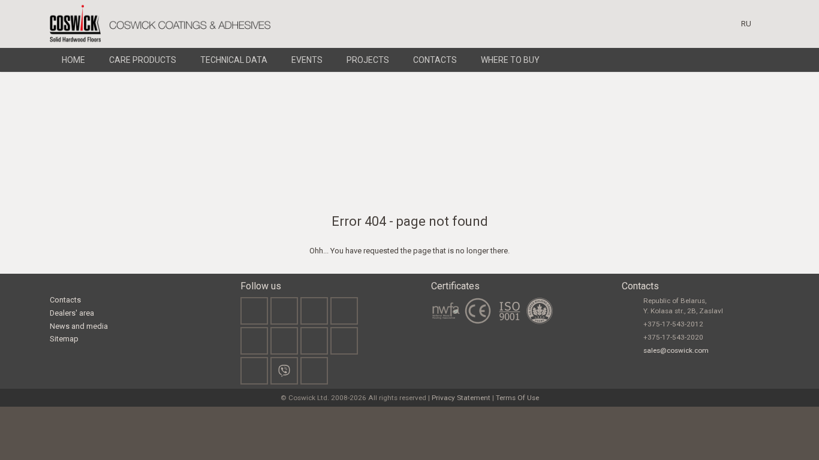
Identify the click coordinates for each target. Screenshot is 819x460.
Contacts (65, 299)
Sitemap (64, 338)
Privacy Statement (461, 398)
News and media (79, 326)
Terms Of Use (517, 398)
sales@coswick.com (676, 350)
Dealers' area (72, 312)
